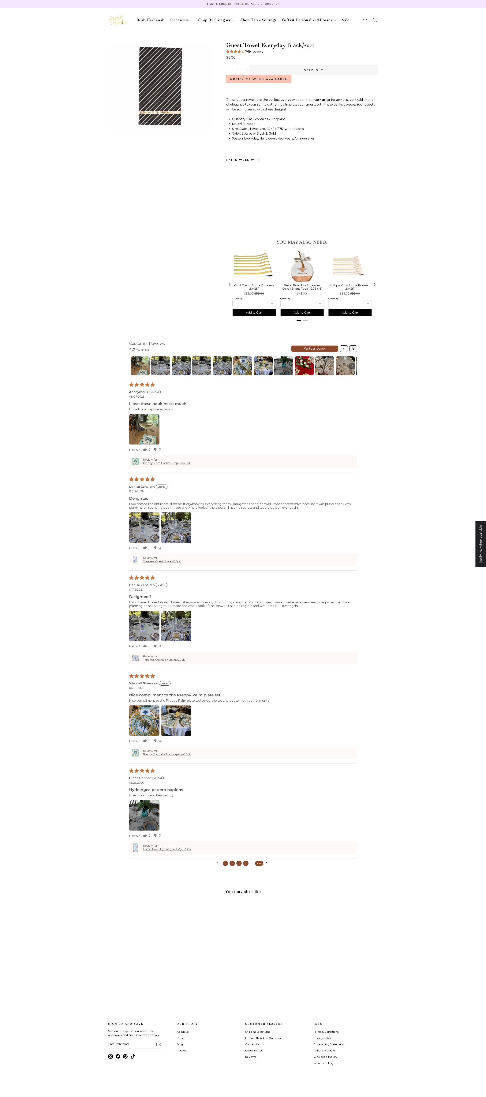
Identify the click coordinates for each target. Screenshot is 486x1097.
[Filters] (344, 348)
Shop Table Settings (258, 19)
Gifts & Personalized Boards (307, 19)
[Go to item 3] (181, 365)
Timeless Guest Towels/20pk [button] (162, 561)
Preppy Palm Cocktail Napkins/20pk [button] (167, 463)
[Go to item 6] (242, 365)
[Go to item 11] (345, 365)
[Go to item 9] (304, 365)
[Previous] (230, 284)
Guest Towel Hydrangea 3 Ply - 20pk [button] (167, 849)
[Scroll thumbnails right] (352, 366)
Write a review (315, 348)
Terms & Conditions (326, 1031)
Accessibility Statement (329, 1044)
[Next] (374, 284)
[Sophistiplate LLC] (117, 20)
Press (180, 1037)
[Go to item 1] (140, 365)
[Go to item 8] (283, 365)
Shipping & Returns (257, 1031)
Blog (180, 1044)
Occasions (180, 19)
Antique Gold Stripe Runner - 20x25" (350, 287)
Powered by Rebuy (302, 325)
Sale (346, 19)
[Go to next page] (268, 863)
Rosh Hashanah (150, 19)
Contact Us (252, 1044)
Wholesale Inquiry (325, 1056)
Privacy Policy (322, 1037)
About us (183, 1031)
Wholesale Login (324, 1063)
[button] (365, 20)
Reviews (250, 1056)
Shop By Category (215, 19)
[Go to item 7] (263, 365)
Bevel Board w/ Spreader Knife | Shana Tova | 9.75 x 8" (302, 287)
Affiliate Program (324, 1050)
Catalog (182, 1050)
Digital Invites (254, 1050)
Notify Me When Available (259, 78)
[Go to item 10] (324, 365)
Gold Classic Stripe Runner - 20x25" (254, 287)
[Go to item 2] (160, 365)
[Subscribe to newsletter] (158, 1044)
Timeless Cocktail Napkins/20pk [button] (164, 659)
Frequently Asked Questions (263, 1037)
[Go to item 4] (201, 365)
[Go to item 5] (222, 365)
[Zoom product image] (161, 87)
